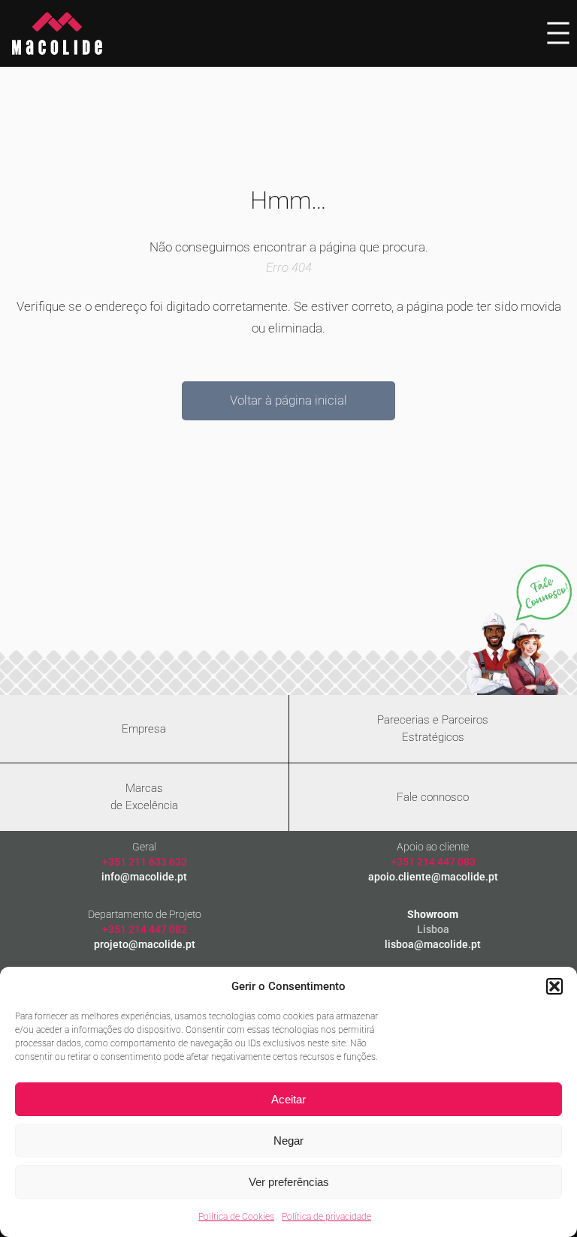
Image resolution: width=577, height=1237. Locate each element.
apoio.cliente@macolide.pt (433, 877)
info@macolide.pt (144, 877)
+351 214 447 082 (144, 929)
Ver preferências (289, 1181)
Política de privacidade (326, 1216)
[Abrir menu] (558, 33)
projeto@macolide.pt (144, 944)
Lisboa (433, 929)
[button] (554, 986)
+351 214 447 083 (433, 862)
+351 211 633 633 (144, 862)
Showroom (432, 914)
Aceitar (288, 1099)
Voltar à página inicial (288, 400)
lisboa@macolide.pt (433, 944)
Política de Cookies (236, 1216)
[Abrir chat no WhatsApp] (518, 629)
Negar (288, 1140)
